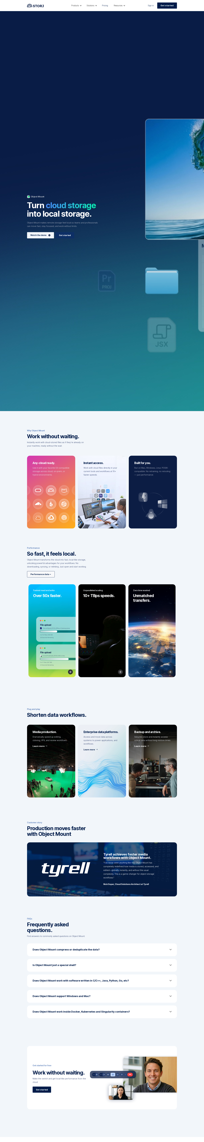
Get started (167, 5)
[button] (76, 5)
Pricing (105, 5)
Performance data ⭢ (41, 574)
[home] (35, 5)
